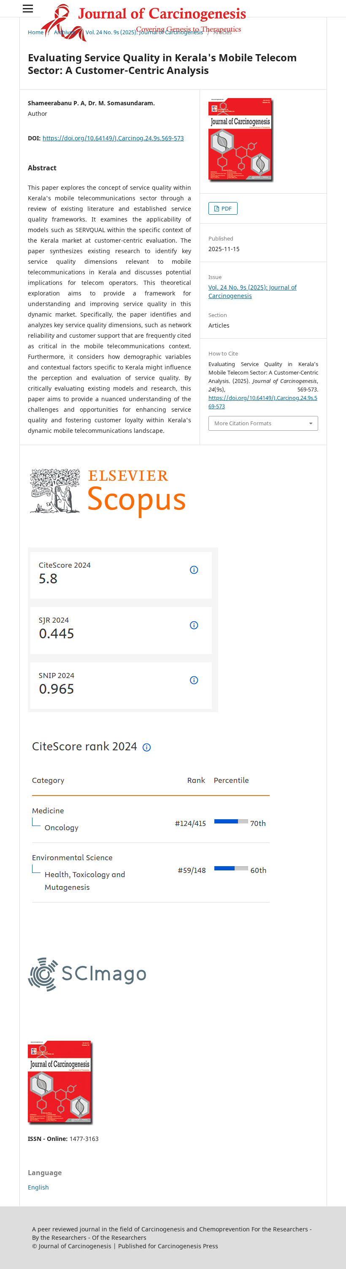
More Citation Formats (242, 423)
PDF (226, 208)
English (38, 1187)
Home (35, 32)
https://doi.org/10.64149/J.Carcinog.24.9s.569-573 (113, 138)
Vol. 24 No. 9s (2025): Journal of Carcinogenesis (144, 32)
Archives (64, 32)
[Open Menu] (27, 8)
